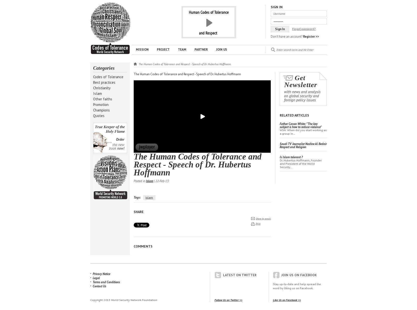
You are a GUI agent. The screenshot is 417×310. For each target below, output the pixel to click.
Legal (96, 278)
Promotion (101, 104)
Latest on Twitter (240, 275)
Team (182, 50)
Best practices (104, 82)
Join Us (221, 50)
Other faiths (102, 99)
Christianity (102, 88)
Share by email (263, 218)
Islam (97, 93)
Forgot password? (304, 29)
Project (163, 50)
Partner (201, 50)
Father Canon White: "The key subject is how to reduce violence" (301, 125)
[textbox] (302, 49)
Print (258, 223)
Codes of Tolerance (108, 77)
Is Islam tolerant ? (291, 157)
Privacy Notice (101, 274)
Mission (142, 50)
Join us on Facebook (299, 275)
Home (135, 64)
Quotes (98, 115)
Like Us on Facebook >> (287, 300)
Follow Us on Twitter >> (228, 300)
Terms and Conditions (106, 282)
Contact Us (99, 286)
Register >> (311, 36)
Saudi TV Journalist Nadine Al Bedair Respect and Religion (303, 145)
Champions (101, 110)
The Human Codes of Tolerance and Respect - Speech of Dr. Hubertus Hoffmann (110, 28)
